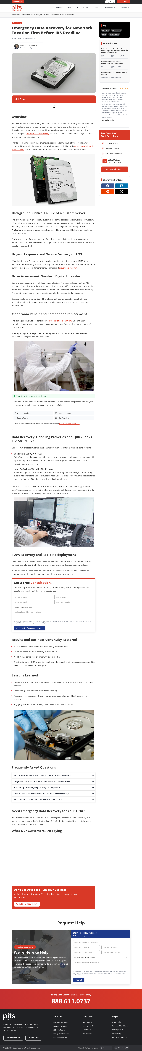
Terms (48, 623)
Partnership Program (119, 1037)
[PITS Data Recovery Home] (17, 8)
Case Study (17, 23)
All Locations (87, 1034)
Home (14, 15)
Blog (18, 15)
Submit (79, 980)
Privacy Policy (41, 623)
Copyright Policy (117, 1030)
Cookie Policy (116, 1034)
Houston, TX (87, 1030)
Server (104, 34)
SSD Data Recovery (59, 1030)
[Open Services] (89, 8)
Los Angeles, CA (88, 1026)
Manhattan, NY (88, 1022)
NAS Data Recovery (60, 1038)
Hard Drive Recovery (60, 1022)
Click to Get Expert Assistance (29, 628)
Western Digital (114, 34)
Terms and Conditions (120, 1026)
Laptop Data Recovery (61, 1034)
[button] (107, 185)
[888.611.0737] (104, 161)
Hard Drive (105, 30)
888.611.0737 (114, 160)
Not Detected (116, 30)
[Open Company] (114, 8)
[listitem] (114, 53)
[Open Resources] (128, 8)
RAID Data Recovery (60, 1026)
